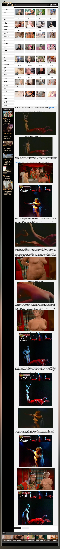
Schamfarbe (44, 7)
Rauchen (5, 44)
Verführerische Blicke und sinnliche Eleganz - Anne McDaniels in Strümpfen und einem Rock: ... (8, 118)
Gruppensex (5, 77)
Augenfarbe (37, 7)
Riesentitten (5, 47)
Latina (5, 33)
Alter (35, 7)
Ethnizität (33, 7)
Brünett (5, 19)
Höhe (46, 7)
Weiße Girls (5, 105)
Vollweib (5, 54)
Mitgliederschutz (21, 544)
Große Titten (5, 74)
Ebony (5, 22)
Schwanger (5, 50)
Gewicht (49, 7)
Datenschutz (13, 544)
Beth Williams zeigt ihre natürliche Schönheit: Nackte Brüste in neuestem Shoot (7, 146)
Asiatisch (5, 12)
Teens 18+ (5, 53)
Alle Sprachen (29, 7)
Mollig (5, 37)
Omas (4, 40)
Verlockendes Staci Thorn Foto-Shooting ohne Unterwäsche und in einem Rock (8, 190)
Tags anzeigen (55, 7)
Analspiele (5, 60)
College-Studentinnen (7, 70)
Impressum (17, 544)
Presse (25, 544)
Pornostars (5, 91)
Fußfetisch (5, 23)
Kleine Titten (5, 30)
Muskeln (5, 39)
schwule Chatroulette (7, 6)
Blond (4, 16)
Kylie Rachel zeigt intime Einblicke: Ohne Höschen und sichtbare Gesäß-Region (7, 133)
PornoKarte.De (6, 9)
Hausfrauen (5, 29)
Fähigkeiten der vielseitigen (51, 107)
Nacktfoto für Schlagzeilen (18, 162)
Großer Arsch (6, 26)
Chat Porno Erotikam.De (7, 8)
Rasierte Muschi (6, 43)
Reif (4, 46)
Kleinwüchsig (6, 81)
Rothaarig (5, 98)
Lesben (5, 84)
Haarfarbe (41, 7)
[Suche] (48, 5)
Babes (5, 13)
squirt (4, 57)
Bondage (5, 67)
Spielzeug (5, 101)
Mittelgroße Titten (6, 36)
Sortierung (51, 7)
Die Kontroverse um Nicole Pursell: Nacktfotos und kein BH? (7, 160)
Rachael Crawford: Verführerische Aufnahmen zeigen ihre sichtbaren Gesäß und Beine (7, 175)
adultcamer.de (8, 3)
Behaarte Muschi (6, 15)
